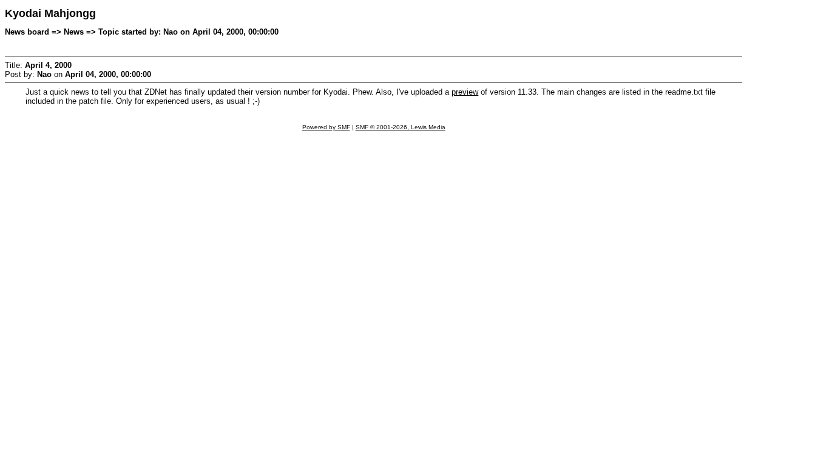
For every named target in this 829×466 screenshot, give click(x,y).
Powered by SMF (326, 127)
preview (465, 91)
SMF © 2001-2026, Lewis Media (400, 127)
